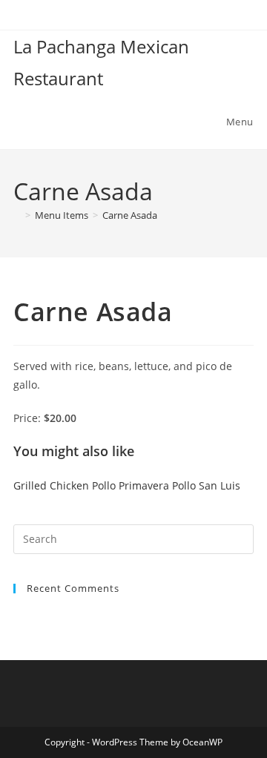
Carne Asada (129, 215)
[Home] (17, 215)
